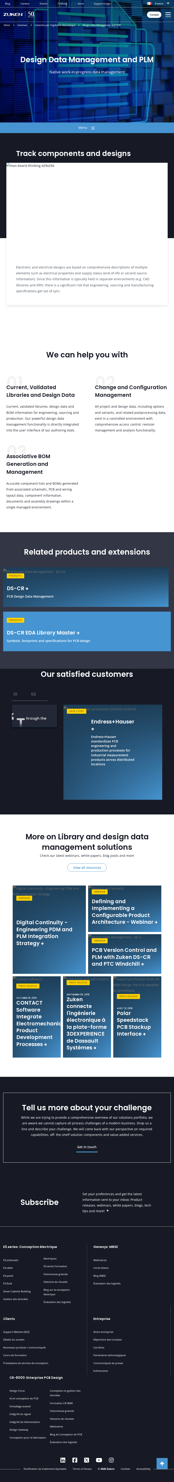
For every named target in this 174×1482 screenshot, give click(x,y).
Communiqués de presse (108, 1363)
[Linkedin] (63, 1460)
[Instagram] (111, 1460)
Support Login (102, 3)
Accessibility (143, 1468)
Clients (9, 1319)
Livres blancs (101, 1267)
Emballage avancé (20, 1406)
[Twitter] (86, 1460)
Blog (7, 3)
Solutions (22, 25)
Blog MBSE (99, 1275)
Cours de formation (15, 1355)
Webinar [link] (24, 898)
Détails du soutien (13, 1339)
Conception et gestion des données (65, 1393)
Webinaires (99, 1260)
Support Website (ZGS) (16, 1332)
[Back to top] (162, 1463)
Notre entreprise (103, 1332)
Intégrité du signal (20, 1414)
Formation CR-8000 (61, 1403)
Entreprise (101, 1319)
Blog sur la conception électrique (57, 1292)
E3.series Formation (55, 1266)
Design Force (17, 1390)
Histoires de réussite (56, 1281)
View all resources (87, 867)
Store (80, 3)
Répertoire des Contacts (107, 1339)
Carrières (98, 1347)
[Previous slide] (2, 752)
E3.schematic (10, 1260)
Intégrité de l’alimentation (25, 1422)
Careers (24, 3)
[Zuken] (25, 15)
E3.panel (8, 1275)
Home (7, 25)
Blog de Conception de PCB (66, 1434)
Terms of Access (82, 1468)
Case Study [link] (76, 711)
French (159, 3)
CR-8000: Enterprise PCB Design (36, 1377)
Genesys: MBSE (105, 1247)
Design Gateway (19, 1429)
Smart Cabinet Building (17, 1291)
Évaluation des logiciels (57, 1302)
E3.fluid (7, 1283)
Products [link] (15, 575)
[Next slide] (171, 752)
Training (62, 3)
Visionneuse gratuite (56, 1274)
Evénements (100, 1370)
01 (15, 694)
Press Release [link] (28, 985)
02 (33, 694)
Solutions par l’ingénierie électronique (55, 25)
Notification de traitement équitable (45, 1468)
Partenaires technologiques (109, 1355)
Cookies (125, 1468)
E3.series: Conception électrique (30, 1247)
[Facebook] (75, 1460)
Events (43, 3)
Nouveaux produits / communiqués (24, 1347)
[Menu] (168, 15)
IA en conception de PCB (24, 1398)
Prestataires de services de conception (25, 1363)
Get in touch (87, 1147)
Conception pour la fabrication (28, 1437)
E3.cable (8, 1267)
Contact (154, 14)
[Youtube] (99, 1460)
